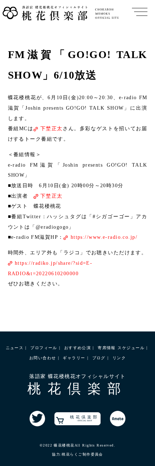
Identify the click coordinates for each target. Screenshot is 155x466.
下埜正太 (51, 128)
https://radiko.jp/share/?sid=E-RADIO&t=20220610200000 (50, 268)
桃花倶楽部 (84, 418)
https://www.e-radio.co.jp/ (104, 237)
